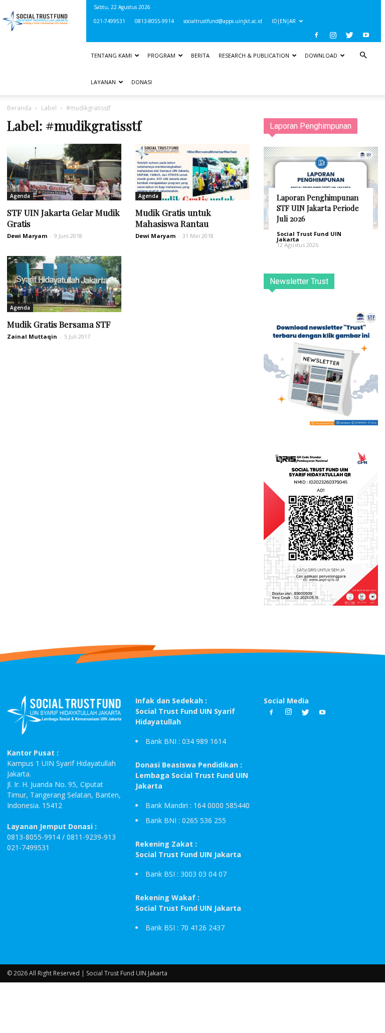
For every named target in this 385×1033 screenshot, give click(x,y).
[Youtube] (365, 35)
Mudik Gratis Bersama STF (59, 324)
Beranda (19, 108)
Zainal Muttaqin (32, 336)
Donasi (141, 82)
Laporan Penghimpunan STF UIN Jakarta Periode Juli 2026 (318, 207)
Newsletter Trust (299, 281)
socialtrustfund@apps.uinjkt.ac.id (222, 21)
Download (321, 55)
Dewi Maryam (27, 235)
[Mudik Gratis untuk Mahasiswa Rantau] (192, 172)
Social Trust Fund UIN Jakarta (309, 236)
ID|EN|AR (284, 21)
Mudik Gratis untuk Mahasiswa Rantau (173, 218)
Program (161, 55)
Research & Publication (254, 55)
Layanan (103, 82)
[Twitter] (349, 35)
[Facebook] (316, 35)
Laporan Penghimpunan (310, 126)
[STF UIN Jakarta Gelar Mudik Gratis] (64, 172)
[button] (363, 55)
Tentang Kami (111, 55)
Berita (200, 55)
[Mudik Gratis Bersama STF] (64, 284)
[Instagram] (332, 35)
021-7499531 (109, 21)
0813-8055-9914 (154, 21)
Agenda (20, 195)
